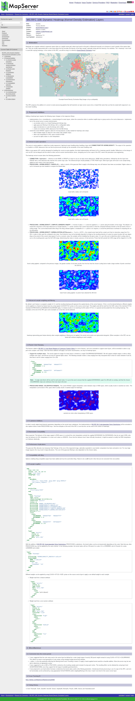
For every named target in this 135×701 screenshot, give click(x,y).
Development (9, 14)
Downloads (5, 38)
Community (5, 35)
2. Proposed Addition (9, 58)
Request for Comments (21, 14)
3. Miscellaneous (8, 90)
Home (71, 2)
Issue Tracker (86, 2)
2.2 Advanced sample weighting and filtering (10, 65)
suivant (128, 14)
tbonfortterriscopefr (42, 27)
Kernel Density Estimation (84, 50)
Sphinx (92, 699)
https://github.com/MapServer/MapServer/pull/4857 (40, 679)
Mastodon (114, 2)
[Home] (19, 10)
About (3, 31)
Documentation (6, 40)
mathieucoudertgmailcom (44, 31)
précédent (121, 14)
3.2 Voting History (10, 99)
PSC (3, 43)
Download (122, 2)
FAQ (107, 2)
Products (78, 2)
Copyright (41, 699)
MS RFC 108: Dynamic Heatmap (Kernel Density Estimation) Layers (49, 14)
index (132, 14)
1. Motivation (7, 56)
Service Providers (99, 2)
